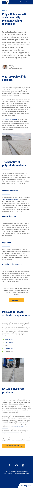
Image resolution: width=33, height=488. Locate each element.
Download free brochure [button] (12, 445)
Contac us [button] (15, 300)
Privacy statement (8, 473)
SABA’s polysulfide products (9, 119)
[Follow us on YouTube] (16, 466)
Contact (21, 3)
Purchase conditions (20, 475)
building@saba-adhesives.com (10, 432)
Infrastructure (8, 342)
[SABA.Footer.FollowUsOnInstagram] (22, 466)
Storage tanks (8, 339)
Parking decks (9, 348)
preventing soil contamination (10, 199)
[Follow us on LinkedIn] (10, 466)
